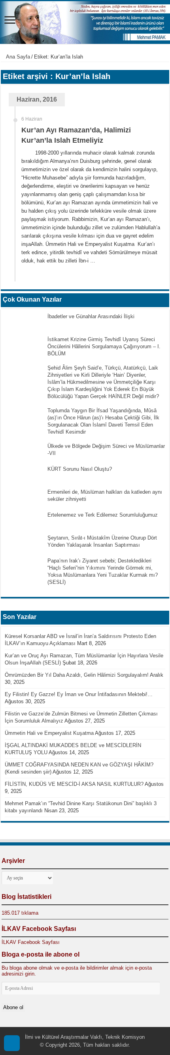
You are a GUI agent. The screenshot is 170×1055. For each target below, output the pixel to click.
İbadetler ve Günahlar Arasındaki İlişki (90, 316)
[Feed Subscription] (167, 73)
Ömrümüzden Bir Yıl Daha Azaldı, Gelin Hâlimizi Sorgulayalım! (77, 675)
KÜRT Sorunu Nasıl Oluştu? (79, 469)
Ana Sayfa (17, 57)
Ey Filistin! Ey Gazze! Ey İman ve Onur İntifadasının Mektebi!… (79, 694)
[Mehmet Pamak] (85, 22)
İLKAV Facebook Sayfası (39, 928)
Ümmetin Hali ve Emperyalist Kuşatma (49, 733)
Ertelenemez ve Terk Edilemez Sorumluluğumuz (102, 515)
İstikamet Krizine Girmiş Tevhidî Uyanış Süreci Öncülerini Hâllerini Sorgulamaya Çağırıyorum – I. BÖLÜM (104, 346)
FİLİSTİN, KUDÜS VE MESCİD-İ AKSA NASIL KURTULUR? (74, 784)
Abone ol (13, 1007)
